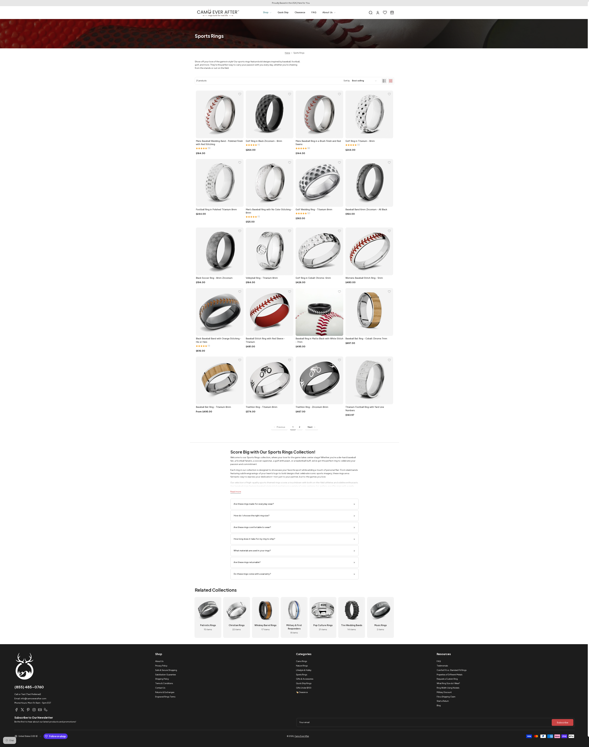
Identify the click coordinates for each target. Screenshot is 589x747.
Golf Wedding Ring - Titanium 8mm (314, 209)
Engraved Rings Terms (165, 697)
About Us (159, 661)
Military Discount (444, 692)
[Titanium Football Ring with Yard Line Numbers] (369, 380)
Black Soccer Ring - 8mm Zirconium (214, 278)
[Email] (40, 710)
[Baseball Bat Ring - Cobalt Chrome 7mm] (369, 312)
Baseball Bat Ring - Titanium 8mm (213, 407)
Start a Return (443, 701)
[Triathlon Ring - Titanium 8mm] (269, 380)
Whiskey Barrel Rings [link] (265, 625)
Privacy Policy (161, 666)
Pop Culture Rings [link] (323, 625)
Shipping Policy (162, 679)
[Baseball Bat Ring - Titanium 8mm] (220, 380)
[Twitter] (22, 710)
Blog (439, 705)
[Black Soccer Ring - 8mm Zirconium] (220, 251)
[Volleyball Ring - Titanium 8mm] (269, 251)
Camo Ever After (301, 736)
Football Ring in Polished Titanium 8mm (216, 209)
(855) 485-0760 (29, 687)
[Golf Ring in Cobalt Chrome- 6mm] (319, 251)
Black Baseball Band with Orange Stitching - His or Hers (218, 340)
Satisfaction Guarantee (165, 674)
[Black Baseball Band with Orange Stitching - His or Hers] (220, 312)
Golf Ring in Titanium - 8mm (360, 141)
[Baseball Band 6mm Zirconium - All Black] (369, 183)
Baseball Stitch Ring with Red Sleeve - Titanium (265, 340)
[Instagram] (34, 710)
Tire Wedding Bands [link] (351, 625)
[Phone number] (46, 710)
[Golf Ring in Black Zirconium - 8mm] (269, 114)
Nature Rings (302, 666)
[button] (370, 12)
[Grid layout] (390, 81)
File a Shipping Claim (446, 697)
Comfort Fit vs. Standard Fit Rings (451, 670)
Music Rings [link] (380, 625)
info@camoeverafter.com (33, 698)
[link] (267, 12)
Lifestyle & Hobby (303, 670)
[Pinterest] (28, 710)
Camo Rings (301, 661)
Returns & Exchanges (164, 692)
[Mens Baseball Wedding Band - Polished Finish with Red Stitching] (220, 114)
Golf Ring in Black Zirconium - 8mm (264, 141)
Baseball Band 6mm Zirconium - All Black (366, 209)
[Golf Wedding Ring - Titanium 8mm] (319, 183)
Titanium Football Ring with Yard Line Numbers (364, 409)
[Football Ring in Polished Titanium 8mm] (220, 183)
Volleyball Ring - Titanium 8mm (262, 278)
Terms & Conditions (164, 683)
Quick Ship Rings (303, 683)
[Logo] (218, 12)
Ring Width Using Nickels (448, 688)
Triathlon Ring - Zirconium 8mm (312, 407)
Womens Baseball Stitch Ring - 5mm (364, 278)
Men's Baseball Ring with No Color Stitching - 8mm (269, 211)
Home (287, 53)
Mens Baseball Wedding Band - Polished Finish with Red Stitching (219, 143)
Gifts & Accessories (304, 679)
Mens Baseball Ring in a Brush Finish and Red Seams (318, 143)
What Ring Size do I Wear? (448, 683)
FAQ (439, 661)
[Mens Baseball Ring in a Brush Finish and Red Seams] (319, 114)
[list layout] (384, 81)
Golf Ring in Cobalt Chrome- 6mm (313, 278)
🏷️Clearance (302, 692)
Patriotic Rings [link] (208, 625)
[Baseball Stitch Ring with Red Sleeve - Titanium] (269, 312)
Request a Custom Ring (447, 679)
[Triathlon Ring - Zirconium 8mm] (319, 380)
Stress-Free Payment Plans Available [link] (294, 3)
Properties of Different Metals (449, 674)
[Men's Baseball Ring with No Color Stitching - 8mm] (269, 183)
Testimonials (442, 666)
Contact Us (160, 688)
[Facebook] (16, 710)
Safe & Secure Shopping (166, 670)
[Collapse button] (294, 504)
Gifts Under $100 (303, 688)
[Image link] (207, 617)
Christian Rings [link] (237, 625)
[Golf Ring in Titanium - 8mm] (369, 114)
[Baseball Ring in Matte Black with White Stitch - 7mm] (319, 312)
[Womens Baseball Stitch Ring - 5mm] (369, 251)
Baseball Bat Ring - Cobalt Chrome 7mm (366, 338)
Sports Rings (301, 674)
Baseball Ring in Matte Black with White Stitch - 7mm (319, 340)
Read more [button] (235, 491)
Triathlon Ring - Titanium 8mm (261, 407)
